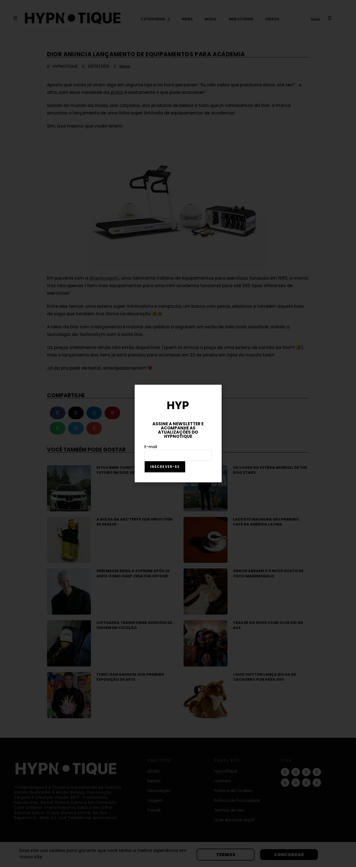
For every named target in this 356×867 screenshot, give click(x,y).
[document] (178, 433)
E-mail (150, 447)
